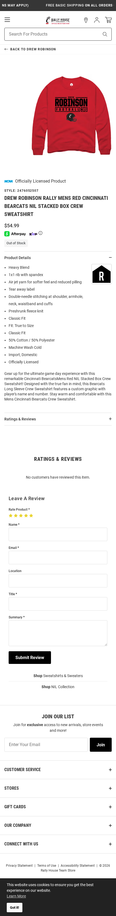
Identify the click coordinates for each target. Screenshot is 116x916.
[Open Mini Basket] (108, 20)
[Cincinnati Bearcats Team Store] (58, 20)
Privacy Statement (19, 866)
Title (12, 594)
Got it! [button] (14, 907)
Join (101, 744)
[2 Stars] (16, 516)
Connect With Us (21, 844)
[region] (58, 335)
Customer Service (22, 769)
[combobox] (45, 34)
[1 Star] (11, 516)
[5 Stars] (31, 516)
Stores (11, 788)
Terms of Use (46, 866)
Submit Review (29, 657)
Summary (15, 617)
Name (13, 525)
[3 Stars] (21, 516)
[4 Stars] (26, 516)
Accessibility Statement (78, 866)
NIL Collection (58, 687)
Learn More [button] (16, 896)
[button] (86, 20)
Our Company (17, 825)
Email (13, 548)
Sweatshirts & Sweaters (58, 676)
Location (15, 571)
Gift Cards (15, 806)
